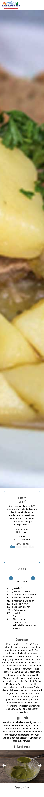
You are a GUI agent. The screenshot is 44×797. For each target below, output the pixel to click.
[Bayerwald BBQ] (11, 5)
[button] (4, 765)
